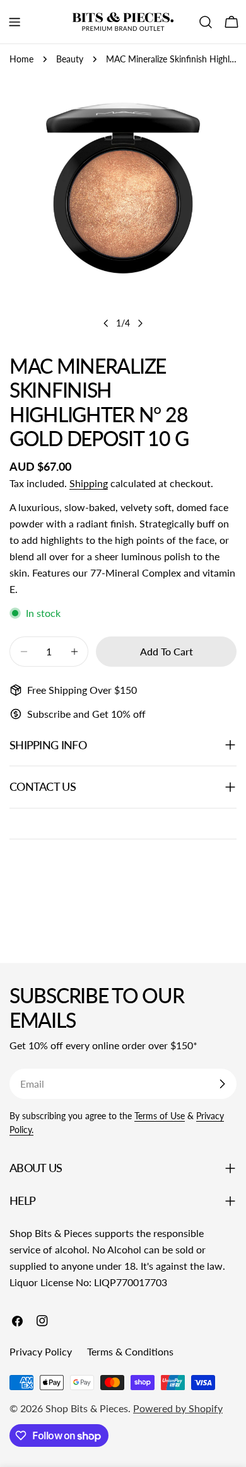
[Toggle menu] (14, 22)
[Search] (205, 22)
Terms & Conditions (130, 1351)
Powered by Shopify (178, 1408)
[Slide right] (140, 323)
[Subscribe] (222, 1084)
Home (21, 59)
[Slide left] (106, 323)
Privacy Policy (40, 1351)
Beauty (69, 59)
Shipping (88, 483)
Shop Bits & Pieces (86, 1408)
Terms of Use (159, 1115)
